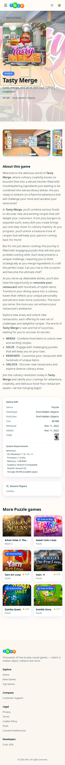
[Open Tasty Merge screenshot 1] (26, 142)
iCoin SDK (8, 744)
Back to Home (13, 17)
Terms (6, 716)
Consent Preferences (14, 730)
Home (6, 674)
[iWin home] (16, 5)
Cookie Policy (10, 721)
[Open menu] (6, 5)
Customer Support (13, 698)
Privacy (6, 711)
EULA (5, 725)
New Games (9, 679)
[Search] (52, 5)
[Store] (59, 5)
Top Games (9, 684)
